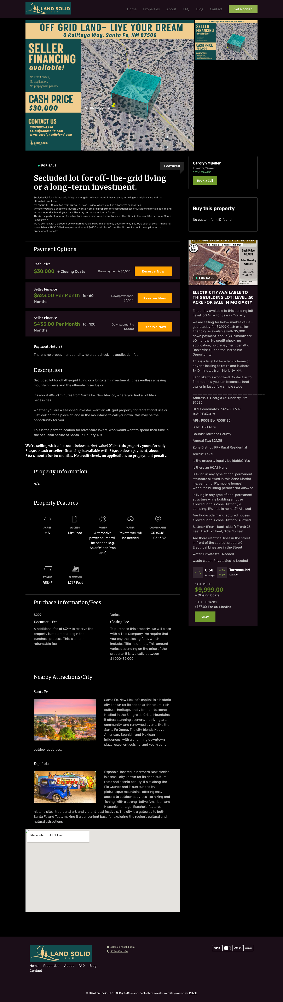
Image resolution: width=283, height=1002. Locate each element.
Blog (199, 9)
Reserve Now (153, 271)
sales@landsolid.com (122, 946)
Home (132, 9)
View (205, 617)
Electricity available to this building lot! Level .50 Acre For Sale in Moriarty (223, 297)
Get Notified (243, 9)
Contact (216, 9)
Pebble (193, 993)
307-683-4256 (119, 951)
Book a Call (205, 180)
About (171, 9)
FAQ (186, 9)
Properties (151, 9)
